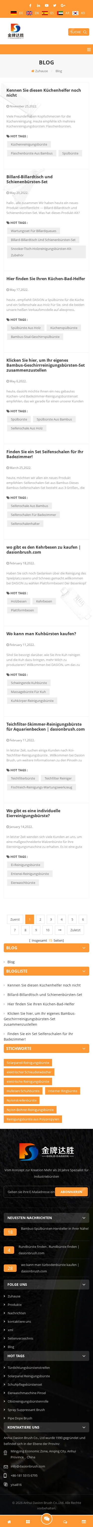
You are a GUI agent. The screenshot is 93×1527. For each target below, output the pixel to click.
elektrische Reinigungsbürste (28, 1081)
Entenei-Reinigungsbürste (30, 873)
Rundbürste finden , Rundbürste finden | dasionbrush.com (49, 1249)
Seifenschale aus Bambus (29, 506)
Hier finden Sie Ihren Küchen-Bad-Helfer (45, 278)
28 (10, 1268)
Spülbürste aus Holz (26, 328)
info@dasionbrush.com (28, 1466)
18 (10, 1232)
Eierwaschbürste (23, 882)
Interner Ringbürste (62, 1091)
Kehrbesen (44, 601)
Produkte (15, 1304)
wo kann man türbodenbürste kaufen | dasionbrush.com (50, 1267)
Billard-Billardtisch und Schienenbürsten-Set (29, 179)
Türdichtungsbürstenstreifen (29, 1367)
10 (47, 930)
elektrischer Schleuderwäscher (29, 1072)
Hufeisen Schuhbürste (23, 1091)
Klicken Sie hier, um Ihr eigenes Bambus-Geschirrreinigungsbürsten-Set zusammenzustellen (45, 365)
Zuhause (41, 71)
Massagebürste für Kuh (28, 691)
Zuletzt (75, 930)
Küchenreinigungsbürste (29, 144)
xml (10, 1330)
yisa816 (16, 1484)
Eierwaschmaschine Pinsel (27, 1393)
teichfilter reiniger (58, 778)
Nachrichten (17, 1313)
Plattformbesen (22, 610)
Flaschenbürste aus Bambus (32, 153)
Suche (76, 32)
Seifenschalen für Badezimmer (33, 514)
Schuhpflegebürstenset (25, 1384)
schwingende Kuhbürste (29, 683)
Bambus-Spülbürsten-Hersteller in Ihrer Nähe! (55, 1228)
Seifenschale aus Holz (27, 428)
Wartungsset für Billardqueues (33, 231)
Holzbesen (19, 601)
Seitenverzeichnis (20, 1338)
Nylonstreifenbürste (21, 1100)
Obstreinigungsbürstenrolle (28, 1401)
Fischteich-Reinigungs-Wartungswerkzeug (41, 787)
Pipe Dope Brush (20, 1418)
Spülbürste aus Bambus (54, 419)
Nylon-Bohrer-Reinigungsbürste (30, 1110)
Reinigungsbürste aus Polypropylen (33, 1119)
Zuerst (15, 919)
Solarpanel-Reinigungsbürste (28, 1062)
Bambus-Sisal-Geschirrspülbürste (35, 336)
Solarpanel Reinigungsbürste (29, 1376)
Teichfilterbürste (23, 778)
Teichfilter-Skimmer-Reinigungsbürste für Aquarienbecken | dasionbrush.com (45, 727)
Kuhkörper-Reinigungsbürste (32, 700)
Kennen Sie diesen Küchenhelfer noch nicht (43, 93)
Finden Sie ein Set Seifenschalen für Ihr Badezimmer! (44, 454)
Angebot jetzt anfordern (46, 1519)
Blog (11, 961)
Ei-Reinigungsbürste (25, 865)
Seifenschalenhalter (25, 523)
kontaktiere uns (19, 1321)
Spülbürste (70, 153)
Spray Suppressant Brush (26, 1409)
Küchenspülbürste (63, 328)
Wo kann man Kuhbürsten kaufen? (41, 633)
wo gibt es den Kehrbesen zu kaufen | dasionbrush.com (43, 550)
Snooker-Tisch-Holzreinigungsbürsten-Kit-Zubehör (41, 251)
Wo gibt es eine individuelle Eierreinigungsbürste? (33, 813)
